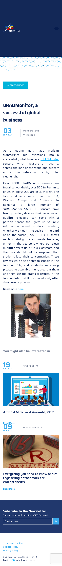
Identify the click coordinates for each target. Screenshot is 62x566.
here (21, 289)
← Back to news (15, 85)
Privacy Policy (10, 550)
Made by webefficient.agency (19, 560)
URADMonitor (50, 159)
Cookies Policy (10, 547)
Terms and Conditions (14, 543)
